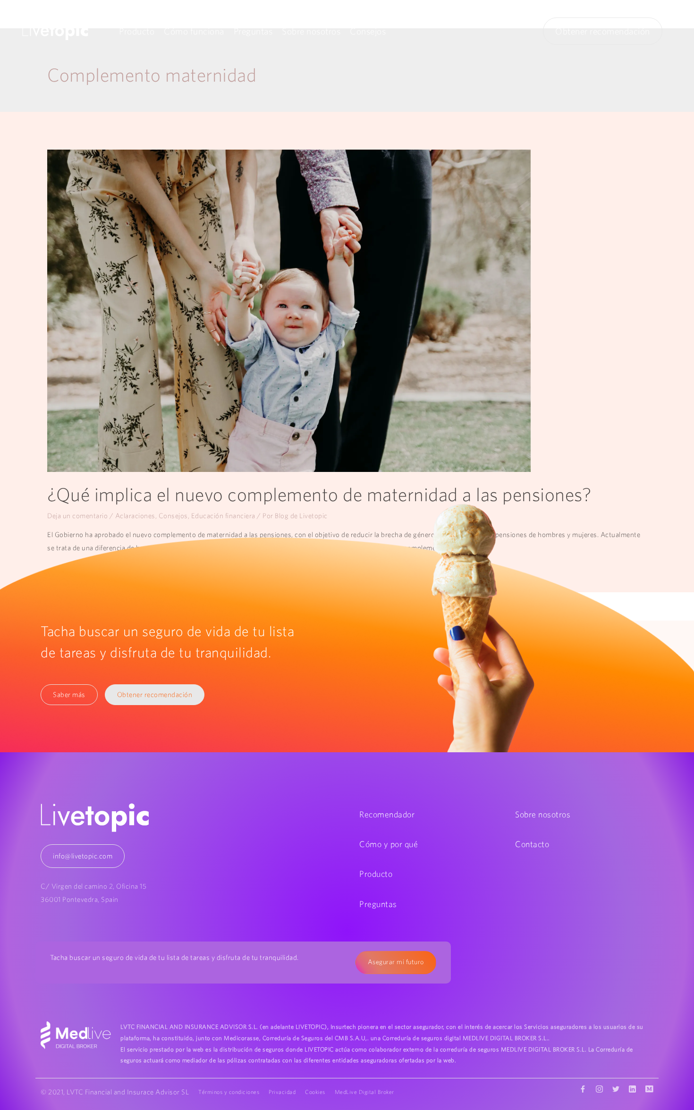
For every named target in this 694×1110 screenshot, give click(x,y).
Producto (136, 31)
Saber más (69, 694)
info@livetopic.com (82, 856)
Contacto (532, 844)
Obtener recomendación (602, 31)
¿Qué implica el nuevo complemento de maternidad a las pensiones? (319, 494)
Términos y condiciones (228, 1092)
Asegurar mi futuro (396, 962)
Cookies (315, 1092)
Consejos (368, 31)
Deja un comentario (77, 516)
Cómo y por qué (388, 844)
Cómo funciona (194, 31)
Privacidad (282, 1092)
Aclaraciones (135, 516)
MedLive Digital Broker (364, 1092)
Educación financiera (223, 516)
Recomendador (387, 814)
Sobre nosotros (311, 31)
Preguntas (253, 31)
